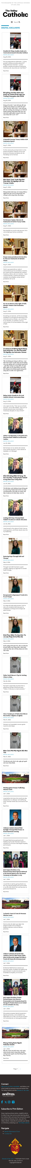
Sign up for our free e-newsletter (10, 1086)
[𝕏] (6, 1102)
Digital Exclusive (8, 55)
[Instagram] (9, 1102)
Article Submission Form (12, 1132)
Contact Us (8, 1134)
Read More (6, 71)
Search (16, 22)
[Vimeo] (13, 1102)
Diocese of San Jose (23, 1090)
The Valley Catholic (23, 1123)
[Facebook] (2, 1102)
